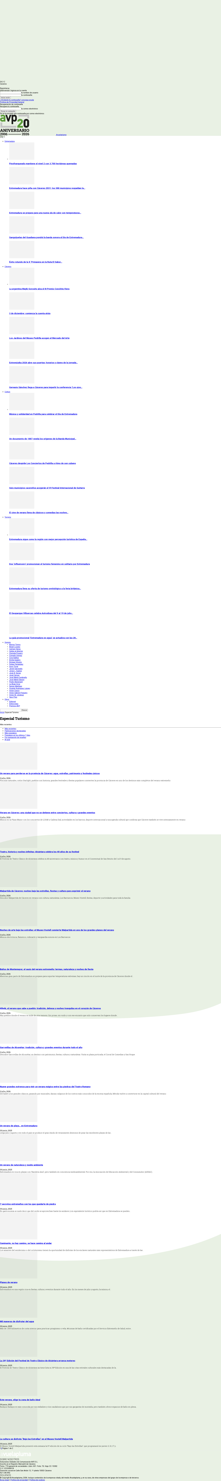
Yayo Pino (13, 697)
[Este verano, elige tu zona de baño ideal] (18, 1395)
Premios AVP (14, 706)
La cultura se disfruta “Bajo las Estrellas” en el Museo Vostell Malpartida (36, 1439)
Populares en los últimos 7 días (17, 735)
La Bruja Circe (14, 684)
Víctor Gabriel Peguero (18, 693)
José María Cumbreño (18, 677)
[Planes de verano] (18, 1278)
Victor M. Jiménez (16, 695)
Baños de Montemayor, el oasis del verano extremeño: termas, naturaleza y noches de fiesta (46, 969)
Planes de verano (8, 1282)
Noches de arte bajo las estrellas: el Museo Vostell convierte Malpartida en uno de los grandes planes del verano (57, 930)
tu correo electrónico (29, 109)
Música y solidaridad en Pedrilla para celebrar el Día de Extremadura (43, 414)
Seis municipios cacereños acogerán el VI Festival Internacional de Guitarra (47, 488)
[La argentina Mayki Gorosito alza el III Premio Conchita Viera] (21, 284)
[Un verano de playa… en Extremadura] (18, 1121)
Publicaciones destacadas (15, 731)
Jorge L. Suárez (15, 671)
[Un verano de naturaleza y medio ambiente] (18, 1160)
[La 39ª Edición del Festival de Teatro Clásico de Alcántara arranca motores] (18, 1356)
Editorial (12, 701)
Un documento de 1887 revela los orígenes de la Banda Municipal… (42, 439)
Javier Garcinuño (15, 669)
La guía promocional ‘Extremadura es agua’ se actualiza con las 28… (43, 638)
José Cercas (14, 675)
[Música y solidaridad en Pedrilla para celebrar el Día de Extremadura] (21, 409)
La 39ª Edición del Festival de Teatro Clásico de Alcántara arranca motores (37, 1360)
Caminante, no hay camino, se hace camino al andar (26, 1243)
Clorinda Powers (16, 653)
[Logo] (1, 137)
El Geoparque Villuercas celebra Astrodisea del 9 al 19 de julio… (41, 613)
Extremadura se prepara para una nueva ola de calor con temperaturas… (45, 213)
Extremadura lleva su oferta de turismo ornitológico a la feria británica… (45, 588)
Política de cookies (37, 1480)
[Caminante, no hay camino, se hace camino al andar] (18, 1239)
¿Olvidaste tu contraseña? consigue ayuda (17, 100)
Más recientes (10, 729)
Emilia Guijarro (14, 660)
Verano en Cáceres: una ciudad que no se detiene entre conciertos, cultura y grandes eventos (47, 812)
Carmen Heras (15, 649)
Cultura (7, 392)
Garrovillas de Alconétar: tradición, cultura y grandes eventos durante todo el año (41, 1047)
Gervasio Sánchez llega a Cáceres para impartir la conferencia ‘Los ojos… (45, 387)
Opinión (8, 642)
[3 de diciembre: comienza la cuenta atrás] (21, 309)
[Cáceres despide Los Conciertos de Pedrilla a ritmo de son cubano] (21, 459)
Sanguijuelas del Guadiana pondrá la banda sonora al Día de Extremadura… (46, 237)
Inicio (2, 712)
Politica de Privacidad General (12, 102)
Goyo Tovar (13, 666)
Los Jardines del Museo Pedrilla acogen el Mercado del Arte (39, 338)
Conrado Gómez (15, 655)
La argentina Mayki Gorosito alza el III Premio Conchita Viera (39, 289)
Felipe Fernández (16, 664)
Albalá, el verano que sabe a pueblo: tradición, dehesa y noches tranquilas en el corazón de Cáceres (50, 1008)
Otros (7, 699)
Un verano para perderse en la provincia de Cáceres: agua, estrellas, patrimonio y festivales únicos (50, 773)
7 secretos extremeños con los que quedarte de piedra (28, 1204)
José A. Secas (15, 673)
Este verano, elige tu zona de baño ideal (20, 1400)
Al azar (7, 740)
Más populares (11, 733)
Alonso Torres (14, 645)
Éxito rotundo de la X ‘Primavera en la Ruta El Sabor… (35, 262)
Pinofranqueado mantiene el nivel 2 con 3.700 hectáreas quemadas (43, 163)
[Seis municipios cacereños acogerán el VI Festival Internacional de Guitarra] (21, 483)
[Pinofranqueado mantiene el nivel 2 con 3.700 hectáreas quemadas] (21, 159)
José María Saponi (16, 680)
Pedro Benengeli (16, 682)
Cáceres (8, 266)
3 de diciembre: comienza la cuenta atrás (29, 313)
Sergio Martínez (15, 686)
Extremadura (10, 141)
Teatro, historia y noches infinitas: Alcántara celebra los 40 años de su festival (39, 852)
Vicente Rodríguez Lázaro (19, 688)
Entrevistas (13, 704)
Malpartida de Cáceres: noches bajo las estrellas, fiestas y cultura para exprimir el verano (45, 891)
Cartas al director (16, 651)
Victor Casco (14, 691)
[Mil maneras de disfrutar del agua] (18, 1317)
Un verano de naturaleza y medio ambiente (21, 1165)
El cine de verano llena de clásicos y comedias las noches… (38, 512)
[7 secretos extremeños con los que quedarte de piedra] (18, 1199)
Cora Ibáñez (14, 658)
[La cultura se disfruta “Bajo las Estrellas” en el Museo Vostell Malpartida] (18, 1434)
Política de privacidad (19, 1480)
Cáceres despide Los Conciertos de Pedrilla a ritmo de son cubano (42, 463)
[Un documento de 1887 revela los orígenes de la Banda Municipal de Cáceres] (21, 434)
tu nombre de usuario (29, 93)
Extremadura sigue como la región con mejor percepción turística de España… (48, 539)
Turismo (8, 517)
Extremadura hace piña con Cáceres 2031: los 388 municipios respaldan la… (47, 188)
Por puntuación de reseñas (15, 737)
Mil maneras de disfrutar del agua (17, 1321)
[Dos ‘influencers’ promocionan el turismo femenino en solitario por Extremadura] (21, 559)
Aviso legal (4, 1480)
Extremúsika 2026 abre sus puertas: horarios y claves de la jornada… (43, 362)
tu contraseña (26, 95)
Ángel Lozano (14, 647)
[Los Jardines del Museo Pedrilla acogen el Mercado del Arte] (21, 333)
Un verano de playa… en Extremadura (18, 1126)
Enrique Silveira (15, 662)
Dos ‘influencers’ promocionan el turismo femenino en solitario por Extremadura (49, 564)
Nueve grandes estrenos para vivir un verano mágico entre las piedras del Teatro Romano (45, 1086)
